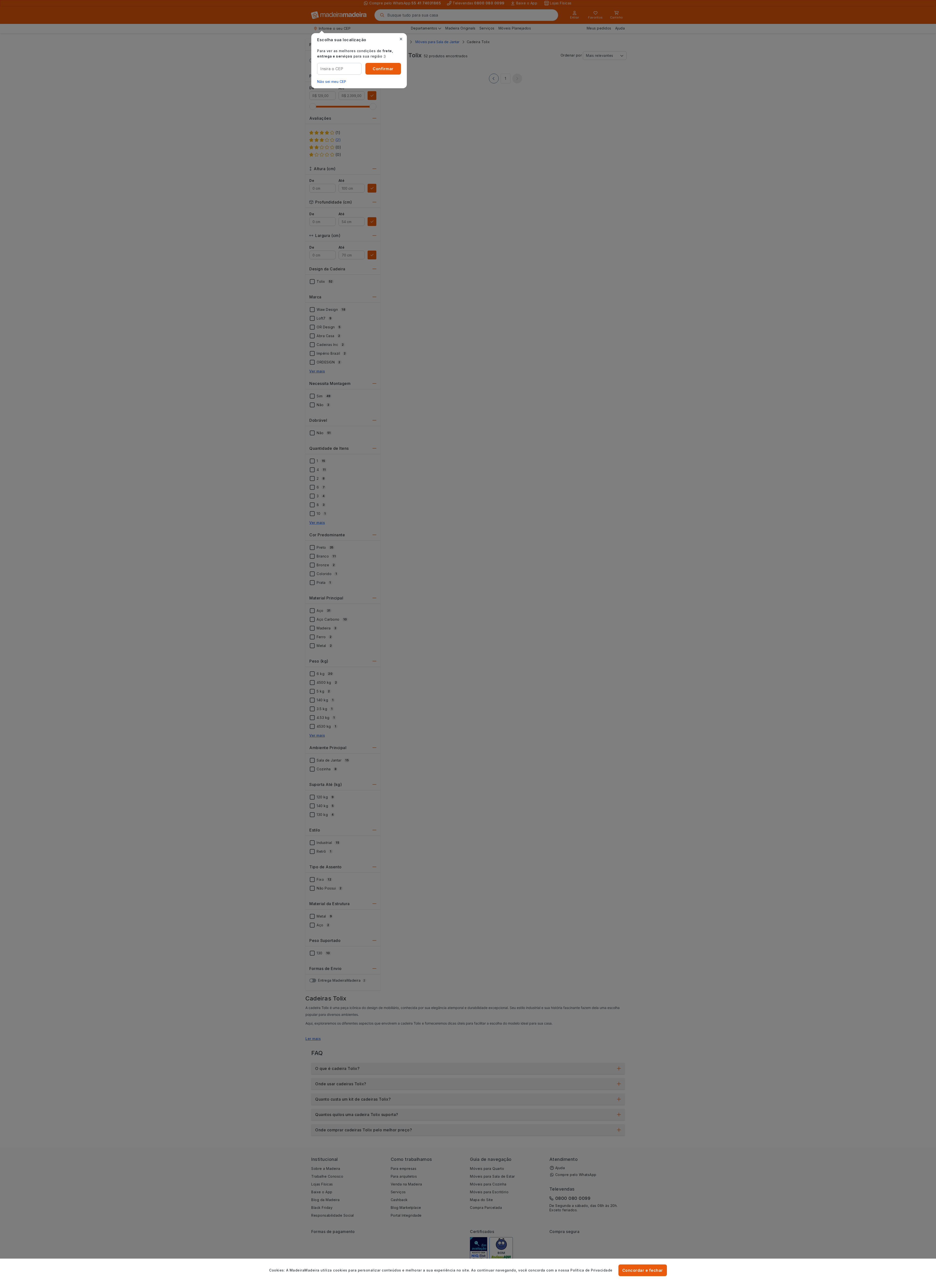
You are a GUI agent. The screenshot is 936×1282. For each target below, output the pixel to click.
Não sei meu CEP (331, 81)
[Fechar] (401, 39)
